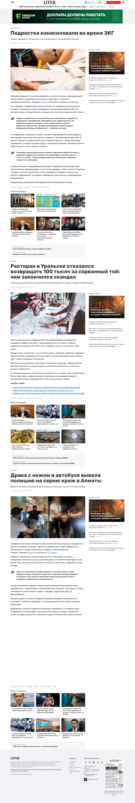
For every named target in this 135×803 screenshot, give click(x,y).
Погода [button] (111, 7)
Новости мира (40, 7)
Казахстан (29, 686)
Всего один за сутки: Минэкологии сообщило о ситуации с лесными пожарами (106, 68)
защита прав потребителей (33, 398)
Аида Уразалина (16, 43)
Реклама (71, 763)
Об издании (72, 761)
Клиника (46, 187)
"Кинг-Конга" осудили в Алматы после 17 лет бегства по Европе (35, 746)
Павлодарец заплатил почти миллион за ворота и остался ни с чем (43, 390)
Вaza (76, 102)
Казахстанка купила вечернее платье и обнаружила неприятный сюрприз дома (49, 393)
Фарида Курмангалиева (18, 287)
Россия (13, 187)
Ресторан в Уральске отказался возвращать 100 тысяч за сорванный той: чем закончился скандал (106, 87)
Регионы (78, 7)
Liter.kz (43, 102)
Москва (20, 187)
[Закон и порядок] (90, 2)
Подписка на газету (113, 2)
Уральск (13, 398)
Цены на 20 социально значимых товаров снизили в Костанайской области (46, 387)
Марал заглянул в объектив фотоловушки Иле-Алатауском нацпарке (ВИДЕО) (40, 458)
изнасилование (37, 187)
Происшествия (95, 64)
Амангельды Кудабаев (17, 686)
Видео (43, 686)
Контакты (72, 769)
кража (49, 686)
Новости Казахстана (26, 7)
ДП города (52, 553)
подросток (27, 187)
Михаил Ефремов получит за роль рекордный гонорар (32, 249)
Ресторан (21, 398)
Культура (70, 7)
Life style (57, 7)
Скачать (107, 791)
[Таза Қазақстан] (101, 2)
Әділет (84, 7)
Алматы (36, 686)
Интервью (49, 7)
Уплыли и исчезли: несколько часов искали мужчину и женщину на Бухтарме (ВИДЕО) (44, 463)
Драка (54, 686)
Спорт (64, 7)
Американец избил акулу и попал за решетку (29, 254)
